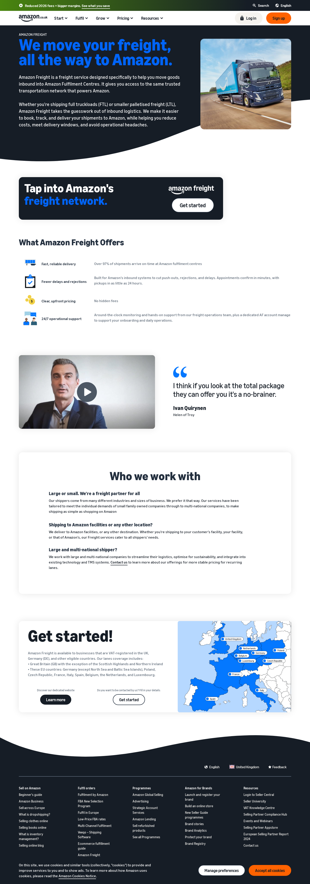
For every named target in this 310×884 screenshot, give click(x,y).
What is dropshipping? (34, 814)
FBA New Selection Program (90, 803)
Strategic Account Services (145, 810)
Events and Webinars (258, 821)
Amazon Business (31, 801)
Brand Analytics (196, 830)
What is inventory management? (31, 836)
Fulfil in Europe (88, 812)
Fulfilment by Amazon (93, 795)
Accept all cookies (270, 870)
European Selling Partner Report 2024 (266, 836)
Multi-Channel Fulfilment (94, 826)
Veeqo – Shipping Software (89, 834)
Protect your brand (198, 837)
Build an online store (199, 806)
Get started (193, 205)
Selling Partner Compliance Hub (265, 814)
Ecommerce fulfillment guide (94, 846)
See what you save (96, 5)
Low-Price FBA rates (92, 819)
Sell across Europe (32, 808)
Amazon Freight (89, 855)
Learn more (55, 699)
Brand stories (194, 824)
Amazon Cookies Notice (77, 876)
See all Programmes (146, 837)
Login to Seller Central (259, 795)
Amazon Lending (144, 819)
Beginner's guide (30, 795)
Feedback (279, 767)
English (214, 767)
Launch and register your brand (202, 797)
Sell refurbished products (144, 828)
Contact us (251, 845)
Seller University (255, 801)
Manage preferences (221, 870)
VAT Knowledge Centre (259, 808)
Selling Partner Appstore (261, 827)
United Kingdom (247, 767)
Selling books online (32, 827)
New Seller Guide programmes (196, 815)
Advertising (141, 801)
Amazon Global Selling (148, 795)
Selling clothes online (33, 821)
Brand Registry (195, 843)
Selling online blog (31, 845)
